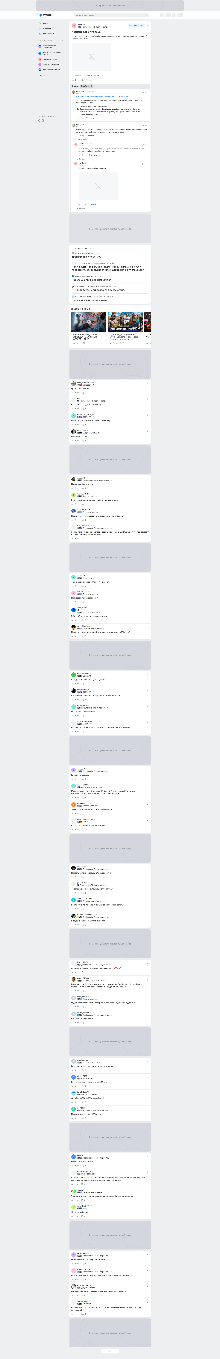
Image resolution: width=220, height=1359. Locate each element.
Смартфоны (88, 276)
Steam (87, 253)
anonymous (79, 276)
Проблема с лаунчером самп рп (90, 300)
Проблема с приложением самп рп (91, 280)
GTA (84, 822)
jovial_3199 (78, 296)
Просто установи (90, 512)
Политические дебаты (92, 981)
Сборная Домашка (91, 433)
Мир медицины (88, 1174)
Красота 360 (88, 385)
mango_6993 (79, 253)
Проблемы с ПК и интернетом (95, 27)
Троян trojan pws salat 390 (86, 257)
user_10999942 (80, 286)
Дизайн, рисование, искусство (94, 965)
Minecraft (87, 676)
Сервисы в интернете (92, 628)
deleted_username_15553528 (84, 263)
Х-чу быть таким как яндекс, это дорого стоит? (98, 290)
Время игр (87, 417)
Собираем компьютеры (91, 787)
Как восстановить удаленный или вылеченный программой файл (102, 96)
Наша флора (100, 263)
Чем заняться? (89, 496)
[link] (88, 329)
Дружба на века (88, 1288)
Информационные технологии (97, 286)
